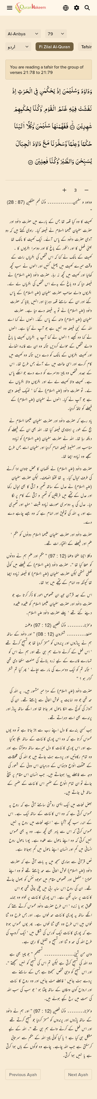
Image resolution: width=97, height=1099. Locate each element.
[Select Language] (65, 7)
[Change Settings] (76, 7)
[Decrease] (86, 190)
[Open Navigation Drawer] (9, 7)
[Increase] (64, 190)
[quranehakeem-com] (30, 7)
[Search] (87, 7)
